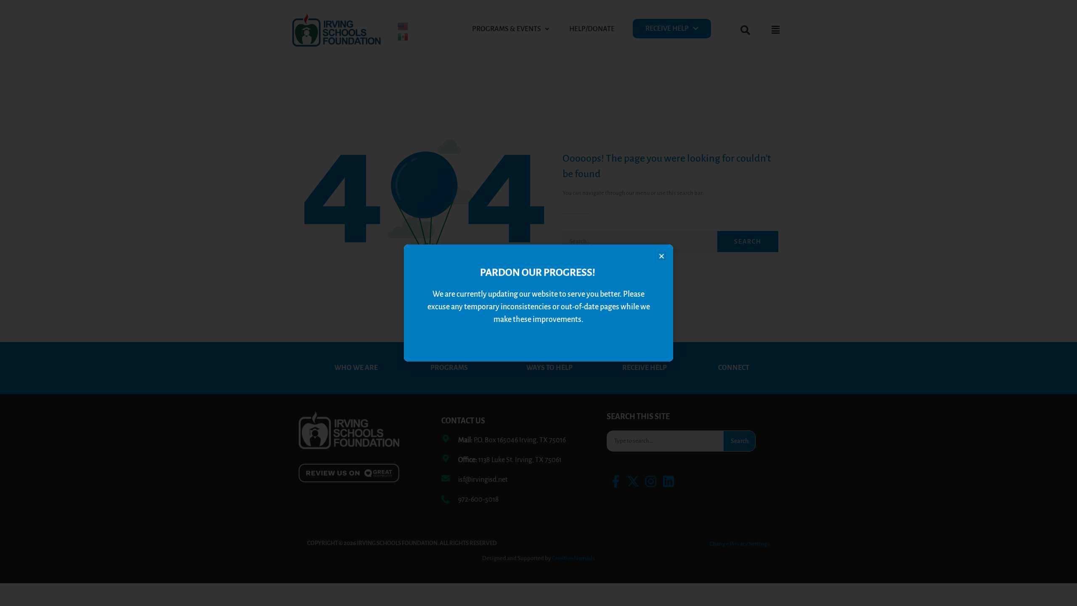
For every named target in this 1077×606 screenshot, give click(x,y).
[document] (538, 303)
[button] (661, 256)
